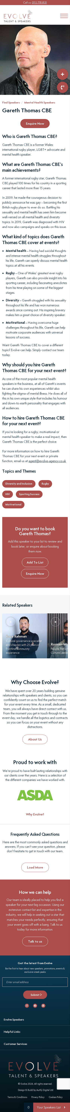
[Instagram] (27, 1006)
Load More (35, 867)
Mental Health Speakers (39, 102)
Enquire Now (35, 123)
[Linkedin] (43, 1006)
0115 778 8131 (39, 2)
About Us (35, 739)
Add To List (35, 562)
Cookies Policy (56, 1097)
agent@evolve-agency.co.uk (47, 461)
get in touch (36, 851)
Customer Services (15, 1044)
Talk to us (35, 941)
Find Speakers (11, 102)
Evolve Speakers (14, 1019)
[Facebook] (35, 1006)
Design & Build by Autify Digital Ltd (35, 1090)
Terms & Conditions (17, 1097)
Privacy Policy (37, 1097)
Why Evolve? (35, 814)
